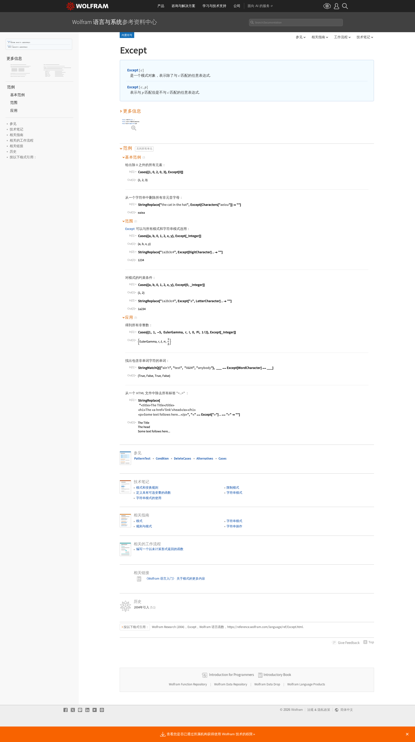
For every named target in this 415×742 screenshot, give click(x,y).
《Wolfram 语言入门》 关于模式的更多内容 (174, 578)
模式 (139, 521)
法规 (310, 710)
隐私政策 (324, 710)
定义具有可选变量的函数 (153, 493)
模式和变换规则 (147, 487)
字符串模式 (234, 493)
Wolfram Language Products (306, 684)
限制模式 (233, 487)
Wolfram (297, 710)
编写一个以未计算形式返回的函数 (159, 549)
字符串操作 (234, 526)
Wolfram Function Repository (188, 684)
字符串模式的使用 (148, 498)
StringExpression (131, 123)
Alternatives (204, 458)
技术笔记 (363, 37)
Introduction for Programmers (231, 674)
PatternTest (142, 458)
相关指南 (318, 37)
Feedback (349, 642)
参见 (299, 37)
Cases (223, 458)
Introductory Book (277, 674)
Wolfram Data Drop (267, 684)
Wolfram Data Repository (231, 684)
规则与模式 (144, 526)
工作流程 (341, 37)
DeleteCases (182, 458)
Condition (162, 458)
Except (9, 41)
